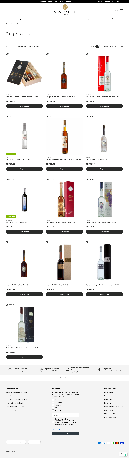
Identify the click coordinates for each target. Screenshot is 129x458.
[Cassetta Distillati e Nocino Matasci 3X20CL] (24, 74)
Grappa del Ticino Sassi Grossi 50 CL (19, 159)
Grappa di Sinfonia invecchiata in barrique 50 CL (63, 159)
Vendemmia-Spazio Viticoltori (16, 392)
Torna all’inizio (64, 377)
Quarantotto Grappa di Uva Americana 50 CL (22, 348)
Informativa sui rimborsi (14, 403)
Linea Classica (109, 410)
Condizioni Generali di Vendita (16, 399)
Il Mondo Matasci (110, 417)
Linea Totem (108, 392)
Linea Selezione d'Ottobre (113, 406)
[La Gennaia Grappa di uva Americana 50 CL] (104, 199)
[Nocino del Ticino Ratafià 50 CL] (64, 262)
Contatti (9, 396)
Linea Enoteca (109, 399)
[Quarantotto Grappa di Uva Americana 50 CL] (24, 324)
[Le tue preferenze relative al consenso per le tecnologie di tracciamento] (125, 454)
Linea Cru (107, 403)
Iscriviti (65, 433)
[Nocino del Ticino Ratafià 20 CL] (24, 262)
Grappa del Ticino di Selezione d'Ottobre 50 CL (103, 97)
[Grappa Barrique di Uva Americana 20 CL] (64, 74)
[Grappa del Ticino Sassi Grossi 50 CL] (24, 136)
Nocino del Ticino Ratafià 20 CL (17, 285)
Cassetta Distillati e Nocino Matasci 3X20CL (22, 97)
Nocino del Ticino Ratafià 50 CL (57, 285)
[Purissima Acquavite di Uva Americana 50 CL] (104, 262)
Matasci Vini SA (14, 451)
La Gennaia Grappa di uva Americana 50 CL (101, 222)
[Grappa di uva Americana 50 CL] (24, 199)
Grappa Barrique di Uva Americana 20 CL (61, 97)
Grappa (19, 23)
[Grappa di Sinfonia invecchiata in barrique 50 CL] (64, 136)
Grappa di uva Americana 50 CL (17, 222)
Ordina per (22, 46)
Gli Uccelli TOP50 (110, 414)
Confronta (90, 46)
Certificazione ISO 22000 (15, 406)
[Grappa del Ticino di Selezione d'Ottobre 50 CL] (104, 74)
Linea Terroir (108, 396)
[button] (122, 10)
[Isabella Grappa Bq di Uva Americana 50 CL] (64, 199)
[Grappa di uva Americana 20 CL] (104, 136)
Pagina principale (10, 23)
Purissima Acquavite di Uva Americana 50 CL (102, 285)
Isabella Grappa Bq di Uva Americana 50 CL (61, 222)
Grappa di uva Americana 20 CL (97, 159)
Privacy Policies (11, 410)
